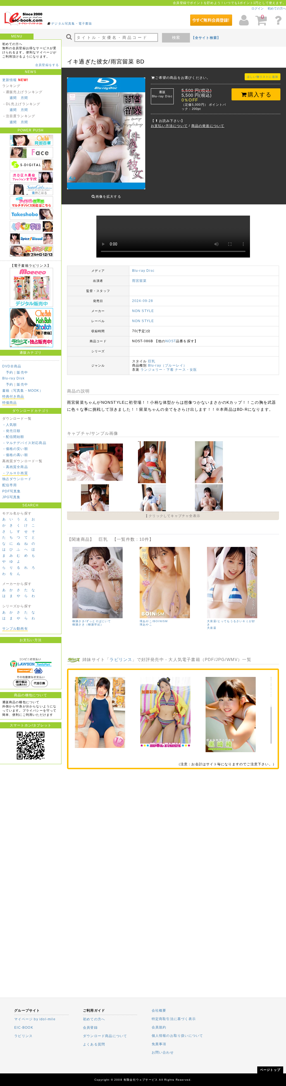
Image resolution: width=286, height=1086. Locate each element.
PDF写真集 (11, 491)
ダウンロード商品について (105, 1036)
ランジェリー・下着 (157, 370)
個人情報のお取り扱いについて (177, 1036)
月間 (24, 98)
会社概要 (159, 1010)
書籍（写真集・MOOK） (22, 391)
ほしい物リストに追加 (262, 76)
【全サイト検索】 (206, 38)
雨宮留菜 (139, 281)
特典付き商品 (13, 396)
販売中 (22, 372)
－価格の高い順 (15, 455)
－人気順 (9, 425)
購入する (259, 94)
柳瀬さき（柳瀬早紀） (88, 624)
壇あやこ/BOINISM (154, 621)
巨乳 (151, 361)
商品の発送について (208, 126)
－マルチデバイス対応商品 (24, 443)
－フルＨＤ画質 (15, 473)
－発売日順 (11, 431)
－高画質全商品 (15, 467)
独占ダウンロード (17, 479)
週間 (13, 98)
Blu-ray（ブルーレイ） (167, 365)
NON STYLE (143, 311)
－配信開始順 (13, 437)
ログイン (257, 8)
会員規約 (159, 1027)
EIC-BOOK (23, 1028)
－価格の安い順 (15, 449)
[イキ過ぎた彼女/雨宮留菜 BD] (95, 482)
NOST (170, 341)
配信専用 (9, 485)
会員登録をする (47, 65)
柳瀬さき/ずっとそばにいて (91, 621)
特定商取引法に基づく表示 (174, 1019)
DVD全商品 (12, 366)
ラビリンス (120, 659)
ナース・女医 (186, 370)
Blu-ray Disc (143, 271)
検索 (176, 37)
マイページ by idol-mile (35, 1019)
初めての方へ (277, 8)
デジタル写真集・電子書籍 (71, 23)
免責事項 (159, 1044)
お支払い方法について (169, 126)
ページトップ (270, 1069)
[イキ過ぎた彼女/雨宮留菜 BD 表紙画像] (106, 131)
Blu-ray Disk (13, 378)
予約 (9, 372)
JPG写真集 (11, 497)
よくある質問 (94, 1044)
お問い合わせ (163, 1052)
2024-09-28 (142, 301)
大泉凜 (211, 627)
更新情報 (9, 80)
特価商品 (9, 403)
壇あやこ (146, 624)
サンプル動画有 (15, 629)
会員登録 (90, 1028)
